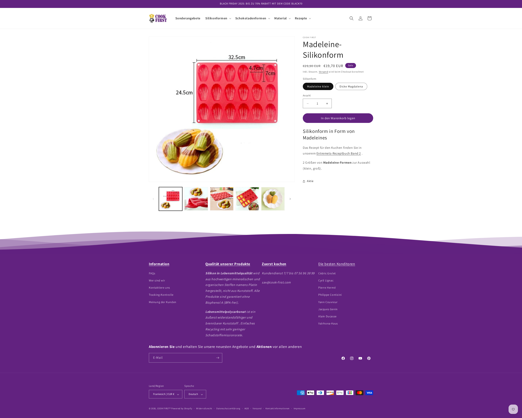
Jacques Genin (328, 309)
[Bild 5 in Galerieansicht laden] (273, 199)
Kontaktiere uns (159, 287)
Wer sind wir (157, 280)
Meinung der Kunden (162, 302)
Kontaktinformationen (277, 408)
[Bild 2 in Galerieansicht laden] (196, 199)
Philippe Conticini (330, 295)
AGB (246, 408)
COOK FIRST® (164, 408)
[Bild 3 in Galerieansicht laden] (221, 199)
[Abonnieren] (217, 358)
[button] (218, 18)
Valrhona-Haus (328, 323)
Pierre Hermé (327, 287)
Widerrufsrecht (204, 408)
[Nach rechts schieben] (290, 198)
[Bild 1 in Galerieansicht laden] (170, 199)
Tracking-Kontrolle (161, 295)
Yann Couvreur (328, 302)
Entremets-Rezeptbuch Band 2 (338, 153)
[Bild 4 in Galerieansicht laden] (247, 199)
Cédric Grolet (327, 273)
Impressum (299, 408)
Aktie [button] (310, 181)
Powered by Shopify (181, 408)
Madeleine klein (318, 86)
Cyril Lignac (325, 280)
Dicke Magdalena (351, 86)
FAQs (152, 273)
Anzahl (307, 95)
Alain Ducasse (327, 316)
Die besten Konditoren (336, 263)
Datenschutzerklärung (228, 408)
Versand (323, 71)
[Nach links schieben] (153, 198)
